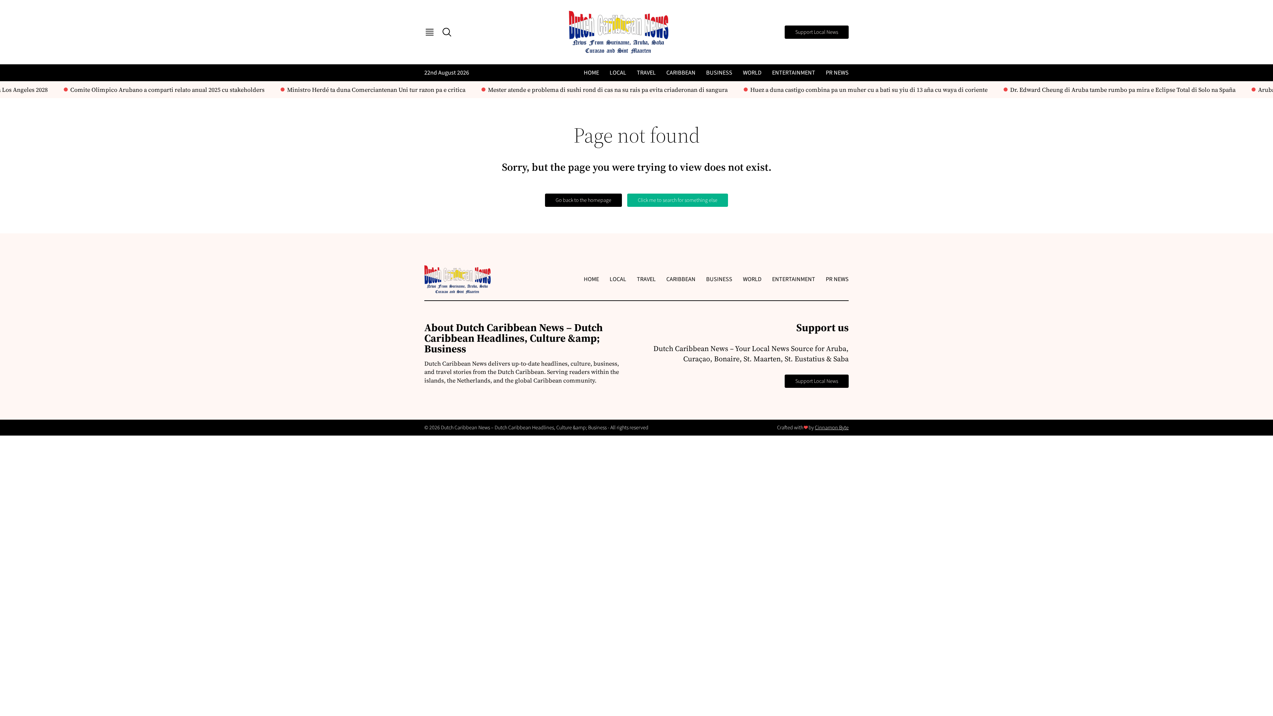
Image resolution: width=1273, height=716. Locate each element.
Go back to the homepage (583, 200)
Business (719, 73)
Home (591, 73)
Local (618, 73)
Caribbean (681, 73)
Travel (646, 73)
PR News (837, 73)
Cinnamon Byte (832, 427)
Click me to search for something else (677, 200)
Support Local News (816, 32)
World (752, 73)
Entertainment (793, 73)
